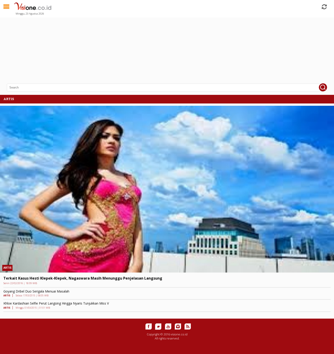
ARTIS (7, 268)
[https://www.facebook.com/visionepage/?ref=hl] (148, 326)
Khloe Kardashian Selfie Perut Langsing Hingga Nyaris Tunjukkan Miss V (56, 303)
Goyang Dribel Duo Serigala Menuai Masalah (36, 291)
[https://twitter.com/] (158, 326)
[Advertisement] (136, 47)
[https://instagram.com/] (177, 326)
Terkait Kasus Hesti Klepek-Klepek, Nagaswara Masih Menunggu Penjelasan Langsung (82, 278)
